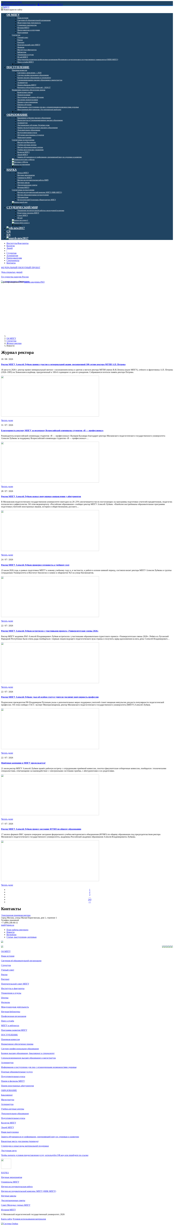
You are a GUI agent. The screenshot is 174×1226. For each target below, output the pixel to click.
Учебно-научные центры (12, 1109)
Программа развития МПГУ (14, 1030)
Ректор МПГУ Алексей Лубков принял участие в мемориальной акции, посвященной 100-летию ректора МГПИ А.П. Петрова (63, 364)
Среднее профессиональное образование (20, 1049)
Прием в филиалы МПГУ (13, 1081)
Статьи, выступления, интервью (22, 937)
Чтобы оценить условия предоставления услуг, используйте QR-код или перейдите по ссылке (44, 1155)
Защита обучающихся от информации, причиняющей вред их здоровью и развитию (40, 1137)
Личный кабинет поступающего (20, 5)
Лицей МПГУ (7, 1127)
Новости (11, 932)
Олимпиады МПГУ (10, 1182)
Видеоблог (12, 934)
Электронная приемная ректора (15, 915)
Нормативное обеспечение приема (17, 1044)
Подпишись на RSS (12, 2)
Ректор (4, 974)
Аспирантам (12, 255)
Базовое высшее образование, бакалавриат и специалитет (28, 1053)
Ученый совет (7, 970)
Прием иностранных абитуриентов (17, 1086)
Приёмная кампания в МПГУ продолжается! (23, 763)
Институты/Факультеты (18, 243)
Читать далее (7, 420)
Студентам (11, 253)
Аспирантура (7, 1062)
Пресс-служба (7, 1021)
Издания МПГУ (8, 1210)
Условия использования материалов (29, 1219)
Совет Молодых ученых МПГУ (15, 1205)
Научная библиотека (10, 1011)
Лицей (10, 248)
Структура (11, 341)
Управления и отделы (11, 993)
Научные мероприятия (11, 1177)
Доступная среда (9, 1150)
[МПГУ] (5, 7)
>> (89, 902)
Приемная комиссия (10, 1039)
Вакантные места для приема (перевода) (19, 1141)
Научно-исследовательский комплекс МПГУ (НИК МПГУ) (28, 1191)
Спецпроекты (13, 260)
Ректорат (5, 979)
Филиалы (5, 1002)
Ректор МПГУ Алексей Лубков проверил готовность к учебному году (35, 565)
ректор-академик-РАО (34, 282)
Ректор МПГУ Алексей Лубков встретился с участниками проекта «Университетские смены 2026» (49, 631)
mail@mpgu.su (7, 925)
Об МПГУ (11, 338)
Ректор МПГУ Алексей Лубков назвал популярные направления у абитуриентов (41, 496)
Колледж (11, 246)
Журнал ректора (14, 343)
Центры (4, 998)
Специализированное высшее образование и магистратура (28, 1058)
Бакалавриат (7, 1095)
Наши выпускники (10, 1132)
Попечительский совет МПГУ (15, 984)
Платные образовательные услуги (17, 1072)
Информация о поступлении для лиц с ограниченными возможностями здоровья (38, 1067)
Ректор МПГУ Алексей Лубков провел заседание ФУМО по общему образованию (41, 829)
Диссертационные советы (13, 1200)
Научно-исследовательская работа (17, 1186)
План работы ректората (17, 930)
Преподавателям (14, 258)
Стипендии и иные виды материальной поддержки (25, 1146)
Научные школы (8, 1196)
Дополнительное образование (15, 1113)
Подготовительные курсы (13, 1076)
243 (89, 899)
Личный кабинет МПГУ (51, 5)
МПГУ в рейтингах (10, 1025)
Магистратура (7, 1099)
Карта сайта (6, 1219)
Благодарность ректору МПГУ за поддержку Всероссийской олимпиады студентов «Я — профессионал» (52, 430)
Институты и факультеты (12, 988)
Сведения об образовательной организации (21, 960)
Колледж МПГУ (8, 1123)
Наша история (7, 956)
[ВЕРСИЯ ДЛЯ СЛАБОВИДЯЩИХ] (16, 228)
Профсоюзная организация (13, 1016)
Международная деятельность (15, 1007)
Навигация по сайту (12, 9)
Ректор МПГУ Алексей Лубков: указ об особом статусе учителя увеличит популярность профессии (50, 697)
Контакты (11, 263)
